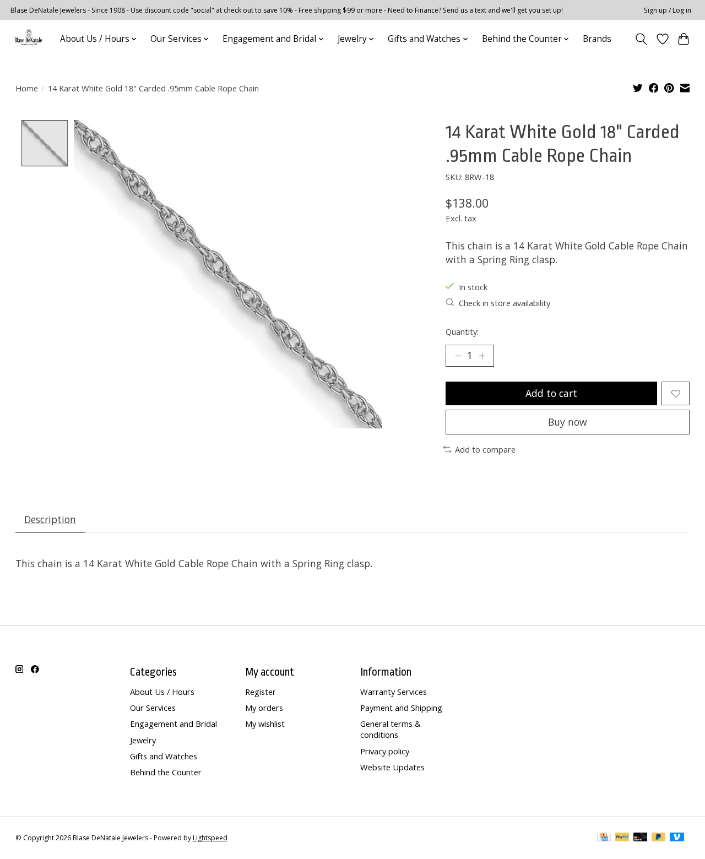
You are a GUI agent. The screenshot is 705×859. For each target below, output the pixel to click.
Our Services (153, 707)
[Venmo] (677, 838)
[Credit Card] (604, 838)
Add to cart (551, 393)
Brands (597, 39)
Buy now (567, 421)
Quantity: (462, 331)
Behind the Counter (166, 772)
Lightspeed (210, 837)
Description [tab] (50, 519)
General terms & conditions (390, 729)
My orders (264, 707)
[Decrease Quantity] (458, 355)
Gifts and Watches (163, 756)
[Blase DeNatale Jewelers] (28, 39)
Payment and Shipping (401, 707)
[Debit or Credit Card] (640, 838)
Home (26, 88)
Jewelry (143, 740)
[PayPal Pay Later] (659, 838)
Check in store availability (504, 302)
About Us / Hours (162, 691)
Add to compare (485, 449)
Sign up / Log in (667, 10)
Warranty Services (393, 691)
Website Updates (392, 767)
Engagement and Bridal (173, 723)
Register (260, 691)
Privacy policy (384, 751)
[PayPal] (622, 838)
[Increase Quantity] (482, 355)
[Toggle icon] (641, 39)
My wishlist (265, 723)
